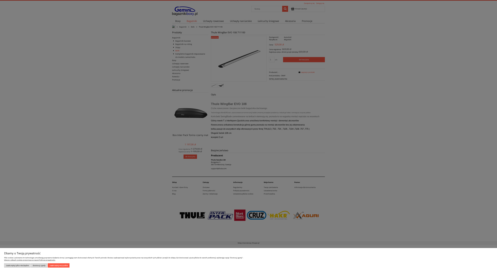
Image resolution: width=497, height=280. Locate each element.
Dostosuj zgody (39, 265)
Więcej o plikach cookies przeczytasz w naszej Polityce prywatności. (29, 260)
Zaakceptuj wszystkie (59, 265)
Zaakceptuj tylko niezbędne (17, 265)
